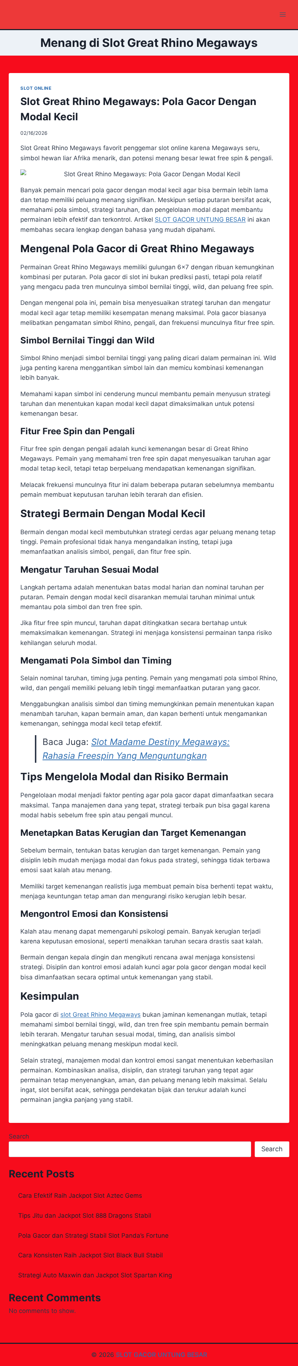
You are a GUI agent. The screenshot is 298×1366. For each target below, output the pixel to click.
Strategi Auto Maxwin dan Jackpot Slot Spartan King (95, 1275)
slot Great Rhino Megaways (100, 1014)
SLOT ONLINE (36, 88)
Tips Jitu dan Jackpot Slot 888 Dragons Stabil (84, 1215)
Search (19, 1136)
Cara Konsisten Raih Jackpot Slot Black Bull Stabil (90, 1255)
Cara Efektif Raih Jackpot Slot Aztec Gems (80, 1195)
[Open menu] (282, 14)
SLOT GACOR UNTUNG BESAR (161, 1354)
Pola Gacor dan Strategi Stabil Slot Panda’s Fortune (93, 1235)
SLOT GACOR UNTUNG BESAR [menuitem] (200, 219)
